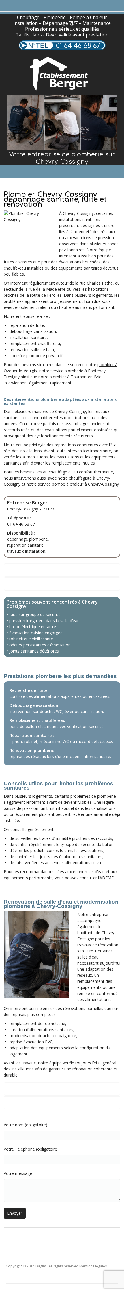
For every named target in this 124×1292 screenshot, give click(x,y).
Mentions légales (93, 1266)
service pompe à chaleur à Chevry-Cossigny (78, 484)
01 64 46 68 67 (78, 45)
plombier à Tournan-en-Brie (76, 376)
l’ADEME (106, 877)
